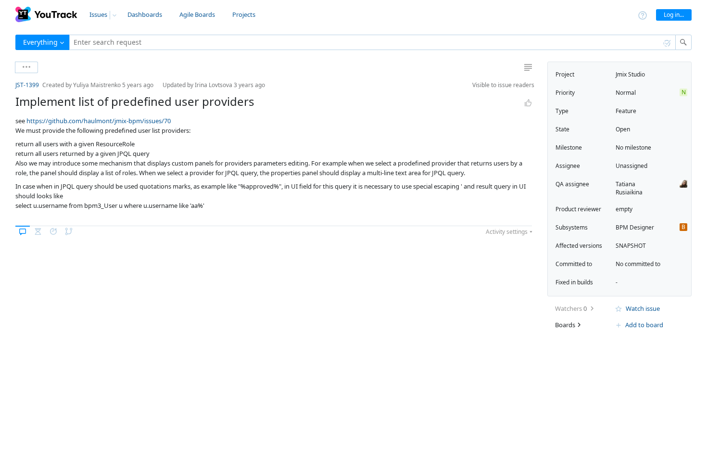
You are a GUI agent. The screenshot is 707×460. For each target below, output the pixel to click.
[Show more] (26, 67)
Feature (626, 111)
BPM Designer (635, 227)
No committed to (638, 264)
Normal (626, 93)
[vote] (528, 103)
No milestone (633, 147)
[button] (8, 85)
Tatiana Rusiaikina (629, 188)
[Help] (642, 14)
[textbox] (372, 42)
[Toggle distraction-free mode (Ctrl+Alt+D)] (528, 67)
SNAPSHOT (631, 246)
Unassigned (631, 166)
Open (623, 129)
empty (624, 209)
